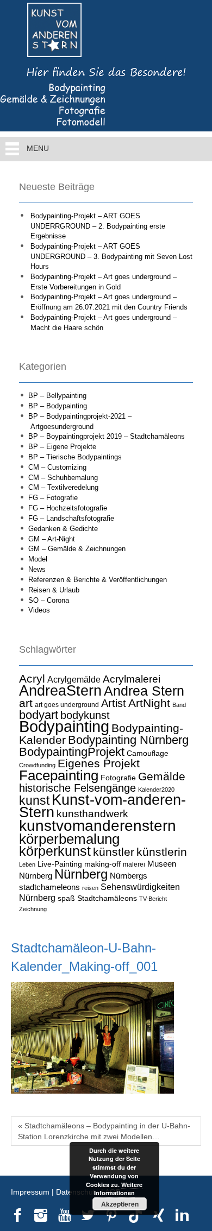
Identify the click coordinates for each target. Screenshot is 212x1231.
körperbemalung (69, 839)
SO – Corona (48, 600)
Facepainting (58, 775)
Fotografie (118, 777)
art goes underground (67, 705)
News (37, 569)
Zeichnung (33, 909)
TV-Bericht (153, 898)
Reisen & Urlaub (53, 590)
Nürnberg (81, 874)
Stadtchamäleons (107, 898)
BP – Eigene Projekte (62, 447)
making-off (102, 864)
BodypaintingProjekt (71, 752)
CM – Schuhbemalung (63, 478)
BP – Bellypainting (57, 396)
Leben (27, 864)
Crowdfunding (37, 765)
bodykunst (85, 715)
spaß (66, 898)
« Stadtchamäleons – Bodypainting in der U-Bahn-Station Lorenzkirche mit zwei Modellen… (104, 1131)
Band (179, 705)
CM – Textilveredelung (63, 487)
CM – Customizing (57, 467)
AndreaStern (60, 690)
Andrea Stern (144, 691)
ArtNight (149, 703)
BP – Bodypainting (57, 406)
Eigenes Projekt (99, 763)
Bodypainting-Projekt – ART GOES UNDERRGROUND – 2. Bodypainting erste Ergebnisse (97, 226)
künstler (113, 851)
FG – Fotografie (53, 498)
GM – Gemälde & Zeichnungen (77, 549)
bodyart (38, 715)
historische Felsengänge (77, 788)
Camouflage (148, 753)
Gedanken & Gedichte (63, 529)
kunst (34, 800)
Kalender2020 (156, 789)
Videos (39, 610)
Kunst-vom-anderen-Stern (102, 806)
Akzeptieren (120, 1204)
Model (37, 559)
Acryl (32, 678)
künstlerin (161, 851)
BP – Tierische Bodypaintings (75, 457)
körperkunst (55, 851)
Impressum (30, 1192)
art (26, 703)
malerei (134, 864)
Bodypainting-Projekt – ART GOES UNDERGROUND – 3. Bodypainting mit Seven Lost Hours (111, 256)
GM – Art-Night (51, 539)
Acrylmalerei (131, 679)
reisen (90, 888)
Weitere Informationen (118, 1189)
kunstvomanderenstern (97, 825)
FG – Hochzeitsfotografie (67, 508)
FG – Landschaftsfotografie (71, 518)
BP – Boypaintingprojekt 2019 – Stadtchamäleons (106, 436)
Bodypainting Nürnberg (128, 740)
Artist (113, 703)
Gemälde (161, 776)
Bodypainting (64, 726)
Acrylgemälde (74, 679)
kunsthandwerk (92, 813)
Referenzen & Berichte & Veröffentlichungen (97, 580)
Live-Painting (60, 864)
